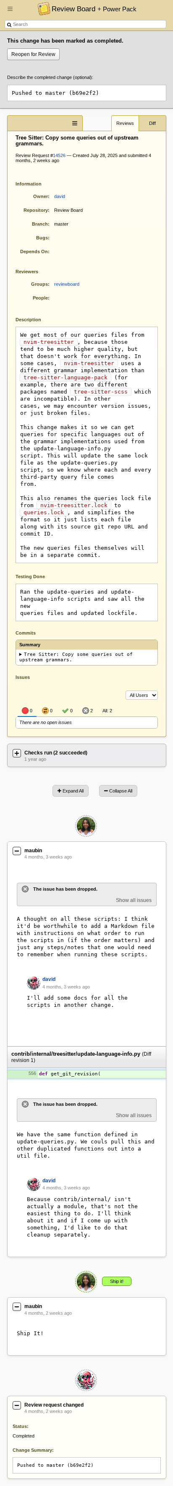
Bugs (42, 237)
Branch (40, 223)
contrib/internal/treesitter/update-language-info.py (75, 1054)
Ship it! (116, 1281)
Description (35, 319)
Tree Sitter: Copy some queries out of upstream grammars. (76, 657)
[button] (10, 12)
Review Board (94, 9)
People (40, 297)
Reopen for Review (33, 54)
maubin (33, 850)
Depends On (34, 251)
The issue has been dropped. (65, 889)
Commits (26, 632)
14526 (59, 155)
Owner (40, 196)
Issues (23, 677)
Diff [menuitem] (152, 123)
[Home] (41, 8)
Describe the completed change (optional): (50, 77)
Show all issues (134, 900)
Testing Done (30, 576)
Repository (36, 210)
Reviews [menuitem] (125, 123)
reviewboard (66, 284)
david (59, 196)
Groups (39, 284)
